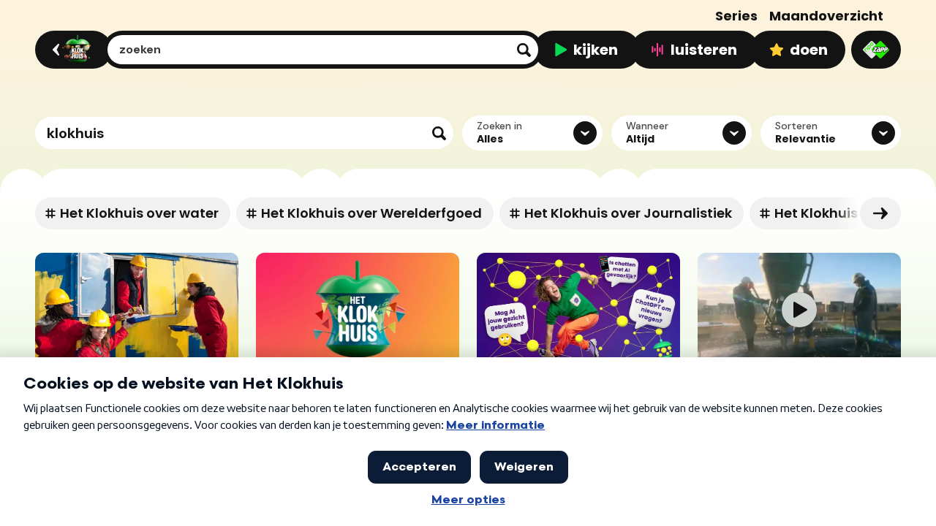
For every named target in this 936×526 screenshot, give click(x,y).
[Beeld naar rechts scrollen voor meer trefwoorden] (880, 213)
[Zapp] (876, 50)
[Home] (71, 50)
